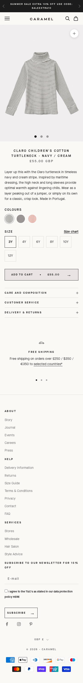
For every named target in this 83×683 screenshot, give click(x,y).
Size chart (71, 231)
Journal (10, 427)
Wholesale (12, 539)
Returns (10, 475)
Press (9, 450)
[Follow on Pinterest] (31, 624)
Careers (10, 443)
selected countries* (48, 364)
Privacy (10, 498)
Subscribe (16, 613)
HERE (16, 597)
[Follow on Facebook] (7, 624)
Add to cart (35, 274)
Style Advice (14, 554)
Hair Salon (12, 546)
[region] (41, 355)
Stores (9, 531)
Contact (10, 506)
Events (10, 435)
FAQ (7, 514)
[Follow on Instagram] (19, 624)
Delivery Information (19, 468)
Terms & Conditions (19, 491)
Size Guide (12, 483)
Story (8, 420)
